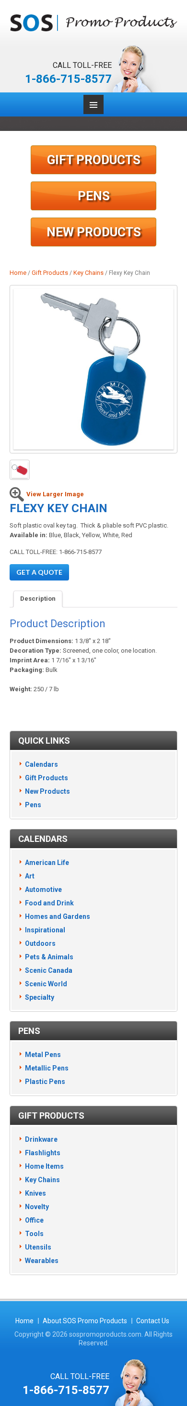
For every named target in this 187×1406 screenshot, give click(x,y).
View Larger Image (55, 494)
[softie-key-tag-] (93, 369)
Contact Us (152, 1321)
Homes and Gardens (57, 916)
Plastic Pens (45, 1081)
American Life (47, 862)
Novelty (37, 1206)
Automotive (43, 889)
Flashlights (42, 1152)
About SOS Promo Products (85, 1321)
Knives (35, 1193)
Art (30, 876)
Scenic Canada (48, 970)
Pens (94, 196)
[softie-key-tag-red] (20, 470)
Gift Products (93, 160)
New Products (94, 232)
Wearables (41, 1260)
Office (34, 1220)
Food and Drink (49, 903)
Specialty (39, 997)
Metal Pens (43, 1054)
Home (18, 272)
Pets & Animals (49, 957)
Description (38, 598)
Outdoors (40, 943)
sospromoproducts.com (105, 1334)
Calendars (41, 764)
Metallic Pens (47, 1068)
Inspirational (45, 930)
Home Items (44, 1166)
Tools (34, 1233)
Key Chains (88, 272)
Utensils (38, 1247)
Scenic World (46, 983)
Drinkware (41, 1139)
